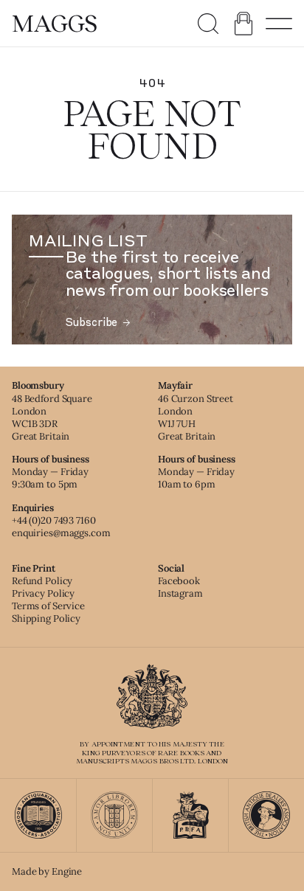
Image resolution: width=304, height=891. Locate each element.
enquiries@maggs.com (61, 533)
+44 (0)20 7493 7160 (54, 520)
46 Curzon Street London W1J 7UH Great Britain (195, 417)
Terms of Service (48, 606)
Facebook (179, 581)
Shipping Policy (46, 618)
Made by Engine (47, 871)
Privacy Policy (43, 593)
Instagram (180, 593)
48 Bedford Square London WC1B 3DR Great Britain (52, 417)
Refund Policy (42, 581)
